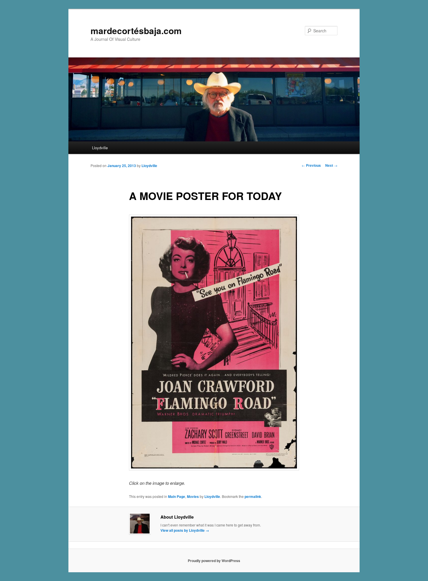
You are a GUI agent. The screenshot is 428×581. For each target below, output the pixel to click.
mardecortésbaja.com (136, 30)
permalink (253, 496)
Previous (311, 165)
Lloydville (100, 147)
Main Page (176, 496)
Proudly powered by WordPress (214, 560)
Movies (193, 496)
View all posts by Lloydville (184, 530)
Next (331, 165)
